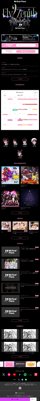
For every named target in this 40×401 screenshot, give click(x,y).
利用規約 (14, 383)
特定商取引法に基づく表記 (9, 384)
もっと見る (20, 212)
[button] (13, 234)
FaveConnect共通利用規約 (21, 383)
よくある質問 (16, 384)
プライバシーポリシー (30, 383)
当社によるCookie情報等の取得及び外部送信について (27, 384)
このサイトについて (8, 383)
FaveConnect (24, 395)
